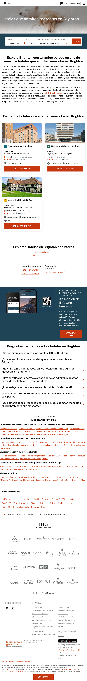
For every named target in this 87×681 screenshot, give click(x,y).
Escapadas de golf (60, 434)
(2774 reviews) (64, 159)
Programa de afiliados (40, 614)
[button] (84, 3)
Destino (9, 39)
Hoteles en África (77, 480)
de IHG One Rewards (52, 93)
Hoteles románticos (52, 431)
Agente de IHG (63, 614)
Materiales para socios (66, 623)
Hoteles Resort (29, 434)
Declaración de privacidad (14, 671)
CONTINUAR (43, 677)
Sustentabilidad (37, 623)
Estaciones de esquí (70, 431)
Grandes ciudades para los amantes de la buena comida (43, 429)
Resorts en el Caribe (25, 442)
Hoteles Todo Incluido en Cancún (71, 442)
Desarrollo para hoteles (66, 610)
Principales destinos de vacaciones (49, 466)
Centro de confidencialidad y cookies (68, 632)
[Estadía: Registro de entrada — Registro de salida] (29, 43)
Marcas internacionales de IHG (43, 610)
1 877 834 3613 (30, 642)
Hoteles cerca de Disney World (34, 459)
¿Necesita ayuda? (38, 617)
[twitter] (13, 608)
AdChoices (62, 626)
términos (9, 669)
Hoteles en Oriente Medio (56, 480)
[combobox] (13, 43)
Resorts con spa (44, 434)
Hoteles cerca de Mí (9, 466)
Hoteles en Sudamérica (33, 480)
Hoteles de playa (7, 442)
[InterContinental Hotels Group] (7, 3)
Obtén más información (69, 650)
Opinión (61, 636)
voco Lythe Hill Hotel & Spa (20, 200)
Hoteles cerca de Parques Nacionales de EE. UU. (39, 456)
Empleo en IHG (37, 607)
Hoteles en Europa (8, 477)
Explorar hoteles (63, 607)
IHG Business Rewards (66, 617)
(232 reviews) (20, 213)
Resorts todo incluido (45, 442)
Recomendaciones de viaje (41, 620)
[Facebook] (7, 608)
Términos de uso (38, 631)
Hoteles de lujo (26, 466)
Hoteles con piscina (33, 431)
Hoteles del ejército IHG (66, 620)
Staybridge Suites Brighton (20, 146)
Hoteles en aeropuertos (11, 434)
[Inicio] (4, 514)
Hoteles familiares (8, 456)
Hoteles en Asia (25, 477)
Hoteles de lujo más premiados (23, 469)
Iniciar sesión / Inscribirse (72, 3)
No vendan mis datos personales (43, 634)
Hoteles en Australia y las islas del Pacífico (52, 477)
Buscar (76, 41)
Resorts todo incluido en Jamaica (47, 445)
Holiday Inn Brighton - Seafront (65, 146)
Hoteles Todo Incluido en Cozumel (16, 445)
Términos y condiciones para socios (42, 627)
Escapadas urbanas (8, 429)
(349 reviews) (20, 159)
